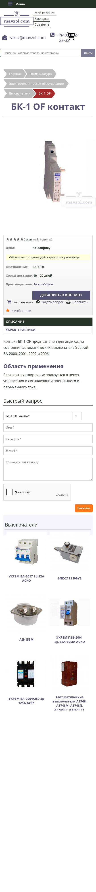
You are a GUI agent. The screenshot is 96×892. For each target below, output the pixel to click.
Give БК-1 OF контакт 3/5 (15, 239)
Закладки (42, 18)
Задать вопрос (52, 302)
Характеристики (20, 330)
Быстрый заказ (23, 302)
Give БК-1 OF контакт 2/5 (11, 239)
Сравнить (42, 24)
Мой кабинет (45, 13)
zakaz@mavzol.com (27, 37)
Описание (15, 321)
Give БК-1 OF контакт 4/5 (18, 239)
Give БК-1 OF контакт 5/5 (22, 239)
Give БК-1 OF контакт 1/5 (7, 239)
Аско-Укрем (43, 284)
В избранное (21, 311)
